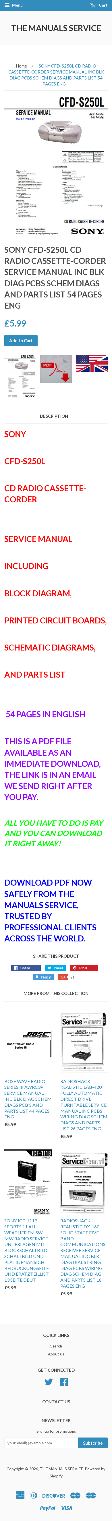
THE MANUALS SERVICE (56, 28)
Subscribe (93, 1442)
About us (56, 1354)
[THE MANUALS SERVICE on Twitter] (48, 1381)
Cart (103, 5)
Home (21, 65)
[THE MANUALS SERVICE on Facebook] (63, 1381)
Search (56, 1346)
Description (54, 416)
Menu (17, 5)
